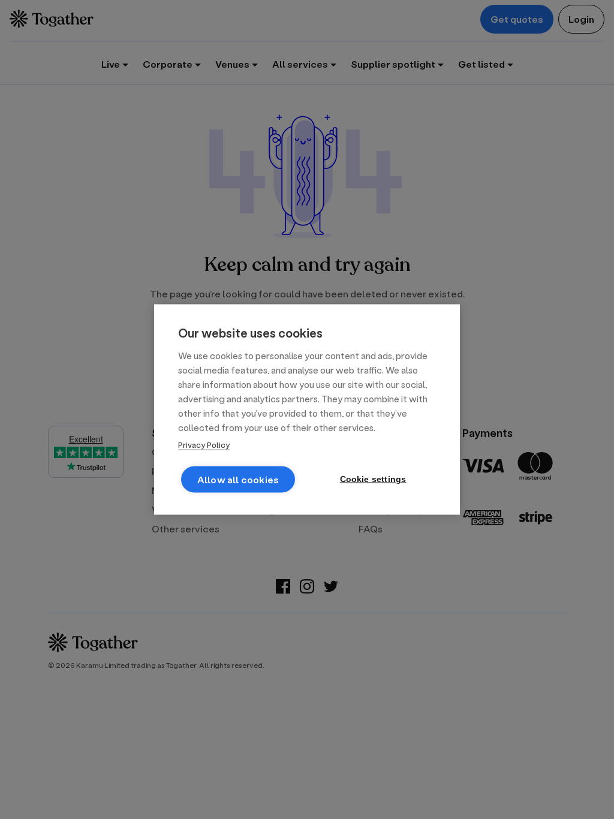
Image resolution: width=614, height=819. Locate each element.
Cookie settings (373, 479)
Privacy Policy (204, 444)
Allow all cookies (238, 479)
